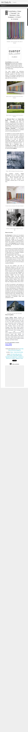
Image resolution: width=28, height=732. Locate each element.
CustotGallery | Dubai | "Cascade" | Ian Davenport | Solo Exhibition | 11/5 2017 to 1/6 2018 (14, 15)
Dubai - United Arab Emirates (16, 352)
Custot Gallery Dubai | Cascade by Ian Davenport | (13, 356)
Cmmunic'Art (9, 355)
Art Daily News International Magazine (15, 349)
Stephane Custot (19, 358)
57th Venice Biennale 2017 (16, 354)
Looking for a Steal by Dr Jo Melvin (15, 357)
